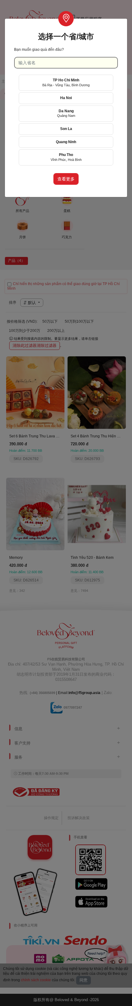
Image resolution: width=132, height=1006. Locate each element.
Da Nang (66, 113)
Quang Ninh (66, 142)
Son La (66, 129)
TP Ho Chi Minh (66, 82)
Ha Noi (66, 98)
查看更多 (66, 178)
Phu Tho (66, 157)
